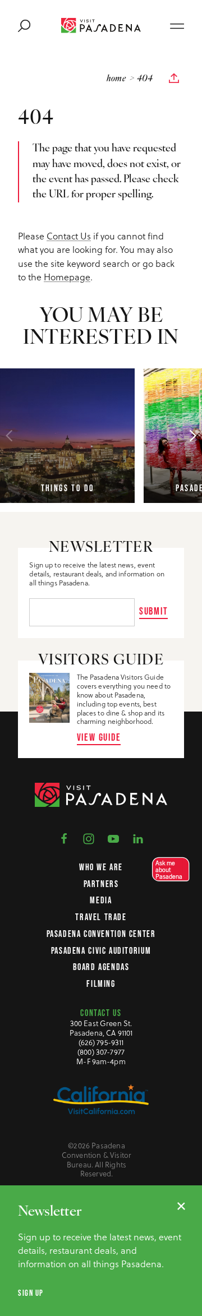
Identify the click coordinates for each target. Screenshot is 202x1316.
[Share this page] (174, 78)
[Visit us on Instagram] (89, 838)
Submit (153, 611)
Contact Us (69, 236)
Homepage (67, 277)
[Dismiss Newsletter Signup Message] (181, 1206)
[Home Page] (101, 25)
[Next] (193, 435)
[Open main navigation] (177, 25)
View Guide (99, 737)
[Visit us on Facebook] (64, 838)
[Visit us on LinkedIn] (138, 838)
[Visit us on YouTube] (113, 838)
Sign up (31, 1293)
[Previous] (9, 435)
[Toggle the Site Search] (24, 25)
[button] (167, 869)
